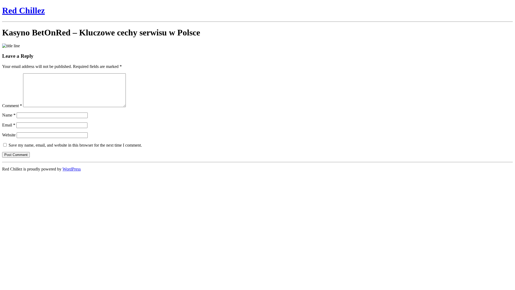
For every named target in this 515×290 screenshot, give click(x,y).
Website (9, 135)
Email (8, 125)
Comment (12, 105)
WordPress (71, 169)
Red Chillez (23, 10)
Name (9, 115)
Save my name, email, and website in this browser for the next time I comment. (75, 145)
